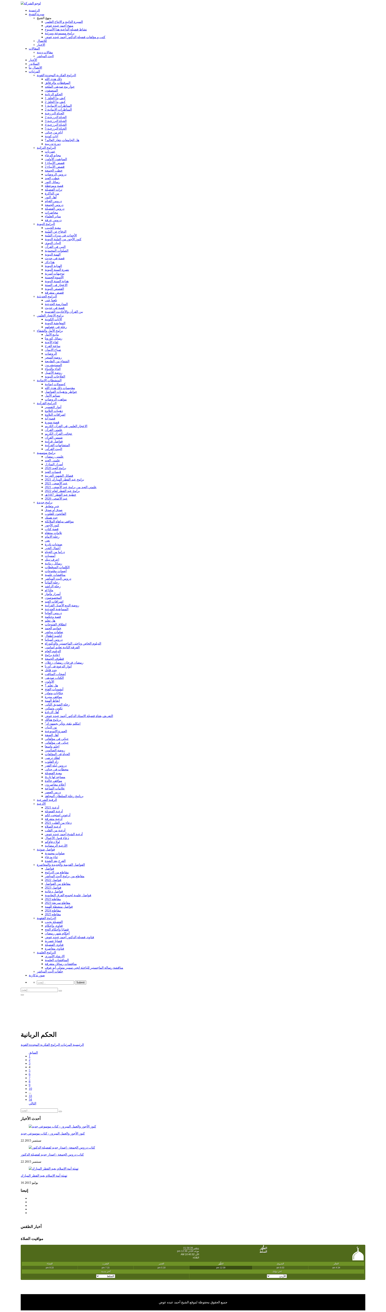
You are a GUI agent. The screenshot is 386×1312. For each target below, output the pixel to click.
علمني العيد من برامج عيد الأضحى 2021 (71, 487)
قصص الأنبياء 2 (55, 166)
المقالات (34, 48)
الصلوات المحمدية (56, 250)
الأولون (49, 681)
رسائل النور (52, 182)
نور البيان (51, 727)
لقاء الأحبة (51, 342)
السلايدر (34, 63)
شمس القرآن (54, 437)
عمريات (50, 151)
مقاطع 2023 (53, 899)
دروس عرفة (53, 220)
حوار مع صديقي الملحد (60, 86)
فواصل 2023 (53, 887)
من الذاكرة (52, 193)
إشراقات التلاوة (55, 414)
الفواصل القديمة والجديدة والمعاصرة (61, 864)
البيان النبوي (53, 243)
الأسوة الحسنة (54, 277)
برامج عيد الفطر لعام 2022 (62, 491)
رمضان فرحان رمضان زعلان (64, 662)
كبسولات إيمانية (55, 384)
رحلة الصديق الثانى (57, 704)
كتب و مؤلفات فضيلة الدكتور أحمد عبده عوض (75, 37)
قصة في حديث (55, 258)
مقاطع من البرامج (57, 872)
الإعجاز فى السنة (56, 285)
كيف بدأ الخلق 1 (55, 98)
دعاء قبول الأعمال (57, 838)
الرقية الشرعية (47, 800)
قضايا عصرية (53, 941)
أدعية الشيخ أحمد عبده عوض (64, 834)
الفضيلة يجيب (54, 922)
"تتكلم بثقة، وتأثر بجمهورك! (63, 723)
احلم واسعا (52, 746)
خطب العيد (52, 178)
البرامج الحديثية (47, 296)
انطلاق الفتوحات (55, 624)
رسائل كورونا (53, 338)
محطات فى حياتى (57, 769)
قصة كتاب (52, 529)
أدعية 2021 (52, 807)
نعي (47, 540)
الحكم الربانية (54, 94)
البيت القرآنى (53, 449)
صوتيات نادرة (53, 544)
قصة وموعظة (54, 185)
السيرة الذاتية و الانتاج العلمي (64, 21)
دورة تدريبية (53, 144)
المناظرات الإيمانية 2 (58, 109)
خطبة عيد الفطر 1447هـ (60, 494)
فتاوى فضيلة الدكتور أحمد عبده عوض (69, 937)
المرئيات (34, 71)
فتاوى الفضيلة (54, 944)
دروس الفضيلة (54, 208)
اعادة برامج (52, 655)
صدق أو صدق (54, 510)
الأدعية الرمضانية (56, 845)
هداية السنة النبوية (57, 281)
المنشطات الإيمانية (49, 380)
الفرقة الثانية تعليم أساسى (62, 647)
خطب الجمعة (54, 170)
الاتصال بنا (35, 67)
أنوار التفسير (53, 407)
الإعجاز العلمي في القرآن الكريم (66, 426)
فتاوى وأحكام (54, 925)
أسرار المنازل (54, 464)
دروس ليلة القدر (56, 765)
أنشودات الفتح (54, 689)
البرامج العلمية (46, 952)
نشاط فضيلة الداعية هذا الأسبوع (66, 29)
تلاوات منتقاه (53, 533)
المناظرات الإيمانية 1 (58, 105)
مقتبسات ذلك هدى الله (60, 388)
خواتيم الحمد (53, 628)
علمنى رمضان (54, 456)
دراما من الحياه (55, 552)
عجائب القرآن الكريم (58, 433)
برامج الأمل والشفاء (50, 330)
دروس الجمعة (54, 205)
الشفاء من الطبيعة (57, 361)
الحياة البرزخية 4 (56, 124)
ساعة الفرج (52, 346)
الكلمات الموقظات (57, 567)
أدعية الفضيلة (54, 811)
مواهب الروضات (56, 399)
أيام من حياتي (54, 132)
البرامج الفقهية (46, 918)
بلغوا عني (51, 300)
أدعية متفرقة (53, 819)
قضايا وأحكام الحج (57, 929)
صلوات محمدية (55, 853)
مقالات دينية (45, 52)
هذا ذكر (49, 262)
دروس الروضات (55, 174)
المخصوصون (53, 597)
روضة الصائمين (55, 750)
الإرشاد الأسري (55, 956)
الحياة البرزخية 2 (56, 117)
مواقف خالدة (53, 780)
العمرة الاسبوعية (56, 731)
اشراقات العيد (54, 601)
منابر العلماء (53, 216)
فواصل (49, 868)
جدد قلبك (51, 670)
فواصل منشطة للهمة (59, 906)
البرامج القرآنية (46, 403)
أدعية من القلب (55, 830)
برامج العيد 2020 (55, 468)
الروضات (51, 353)
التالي (32, 1103)
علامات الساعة (55, 788)
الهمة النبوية (53, 254)
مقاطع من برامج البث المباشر (64, 876)
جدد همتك (51, 517)
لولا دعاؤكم (52, 841)
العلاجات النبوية (55, 376)
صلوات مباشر (54, 632)
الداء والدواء (53, 369)
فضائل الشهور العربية (59, 475)
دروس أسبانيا (54, 639)
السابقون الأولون (56, 159)
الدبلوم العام (53, 651)
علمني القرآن (54, 430)
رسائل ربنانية (53, 563)
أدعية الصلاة (53, 826)
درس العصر (53, 792)
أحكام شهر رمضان (57, 933)
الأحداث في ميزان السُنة (61, 235)
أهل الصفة (52, 735)
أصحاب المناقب (55, 674)
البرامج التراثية (46, 147)
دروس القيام (53, 201)
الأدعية (41, 803)
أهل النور (50, 197)
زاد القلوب (52, 761)
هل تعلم (50, 620)
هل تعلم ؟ (51, 685)
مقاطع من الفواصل (58, 883)
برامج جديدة (44, 502)
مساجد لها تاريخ (55, 777)
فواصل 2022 (53, 880)
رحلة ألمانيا (52, 582)
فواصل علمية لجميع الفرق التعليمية (68, 895)
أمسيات (50, 555)
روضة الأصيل (53, 372)
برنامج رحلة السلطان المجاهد (64, 796)
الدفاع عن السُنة (55, 231)
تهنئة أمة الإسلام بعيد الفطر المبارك (44, 1175)
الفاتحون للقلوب (55, 513)
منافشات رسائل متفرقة (61, 964)
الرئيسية (34, 10)
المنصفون (51, 90)
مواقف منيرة (53, 697)
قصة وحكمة (53, 616)
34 (30, 1099)
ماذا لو (49, 590)
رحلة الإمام (52, 536)
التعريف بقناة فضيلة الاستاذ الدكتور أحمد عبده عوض (79, 716)
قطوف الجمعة (54, 658)
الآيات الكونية (53, 319)
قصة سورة (52, 422)
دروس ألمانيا (53, 613)
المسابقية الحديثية (56, 609)
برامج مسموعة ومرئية (59, 33)
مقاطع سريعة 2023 (57, 903)
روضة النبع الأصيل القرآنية (62, 605)
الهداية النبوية (53, 266)
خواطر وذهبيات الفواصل (61, 391)
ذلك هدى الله (53, 79)
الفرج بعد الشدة (55, 861)
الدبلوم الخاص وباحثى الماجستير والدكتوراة (73, 643)
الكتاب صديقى (54, 677)
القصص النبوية (54, 288)
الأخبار (33, 60)
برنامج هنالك (53, 719)
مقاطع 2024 (53, 910)
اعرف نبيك (52, 559)
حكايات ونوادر (54, 693)
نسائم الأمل (52, 395)
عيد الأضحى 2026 (56, 498)
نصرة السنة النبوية (57, 269)
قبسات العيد (53, 472)
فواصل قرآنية (54, 441)
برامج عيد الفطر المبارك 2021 (64, 479)
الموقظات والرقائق (57, 83)
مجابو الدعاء (53, 155)
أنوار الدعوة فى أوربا (58, 666)
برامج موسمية (46, 452)
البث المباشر (45, 56)
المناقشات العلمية (57, 960)
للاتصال (42, 41)
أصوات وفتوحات (56, 571)
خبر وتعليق (52, 506)
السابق (33, 1052)
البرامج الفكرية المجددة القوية (56, 75)
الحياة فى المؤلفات (57, 754)
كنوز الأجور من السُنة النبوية (63, 239)
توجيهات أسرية (54, 273)
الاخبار (41, 44)
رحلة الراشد (53, 586)
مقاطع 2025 (53, 914)
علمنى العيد (52, 460)
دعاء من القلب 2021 (58, 822)
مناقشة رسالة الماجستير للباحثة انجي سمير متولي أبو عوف (84, 967)
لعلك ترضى (52, 758)
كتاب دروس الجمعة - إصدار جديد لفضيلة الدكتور (52, 1154)
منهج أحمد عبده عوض (59, 25)
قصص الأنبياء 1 (55, 163)
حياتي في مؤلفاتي (57, 739)
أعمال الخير (52, 548)
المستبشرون (53, 365)
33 (30, 1096)
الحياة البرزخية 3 (56, 121)
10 (30, 1088)
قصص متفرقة (54, 292)
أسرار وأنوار (53, 594)
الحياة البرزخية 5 (56, 128)
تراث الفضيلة (53, 189)
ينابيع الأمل (52, 334)
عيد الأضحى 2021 (56, 483)
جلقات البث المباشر (50, 971)
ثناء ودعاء (51, 857)
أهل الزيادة (52, 712)
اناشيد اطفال (53, 636)
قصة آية (50, 418)
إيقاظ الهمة (52, 700)
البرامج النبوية (46, 224)
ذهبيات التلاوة (54, 411)
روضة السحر (53, 357)
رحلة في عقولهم (56, 327)
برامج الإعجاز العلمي (50, 315)
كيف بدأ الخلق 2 (55, 102)
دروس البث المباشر (58, 578)
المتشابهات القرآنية (57, 445)
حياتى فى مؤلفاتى (57, 742)
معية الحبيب (53, 227)
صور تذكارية (37, 975)
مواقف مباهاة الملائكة (59, 521)
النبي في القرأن (55, 247)
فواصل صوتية (46, 849)
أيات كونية (51, 136)
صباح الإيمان (53, 349)
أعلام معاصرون (55, 784)
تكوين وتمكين (54, 708)
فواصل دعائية (54, 891)
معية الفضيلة (53, 773)
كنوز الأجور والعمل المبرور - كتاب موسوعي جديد (53, 1133)
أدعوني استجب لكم (57, 815)
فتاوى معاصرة (54, 948)
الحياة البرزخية (54, 113)
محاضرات (51, 212)
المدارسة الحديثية (56, 304)
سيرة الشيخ (36, 14)
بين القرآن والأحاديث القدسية (64, 311)
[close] (22, 994)
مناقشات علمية (55, 575)
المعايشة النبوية (55, 323)
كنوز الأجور (52, 525)
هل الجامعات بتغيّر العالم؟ (62, 140)
